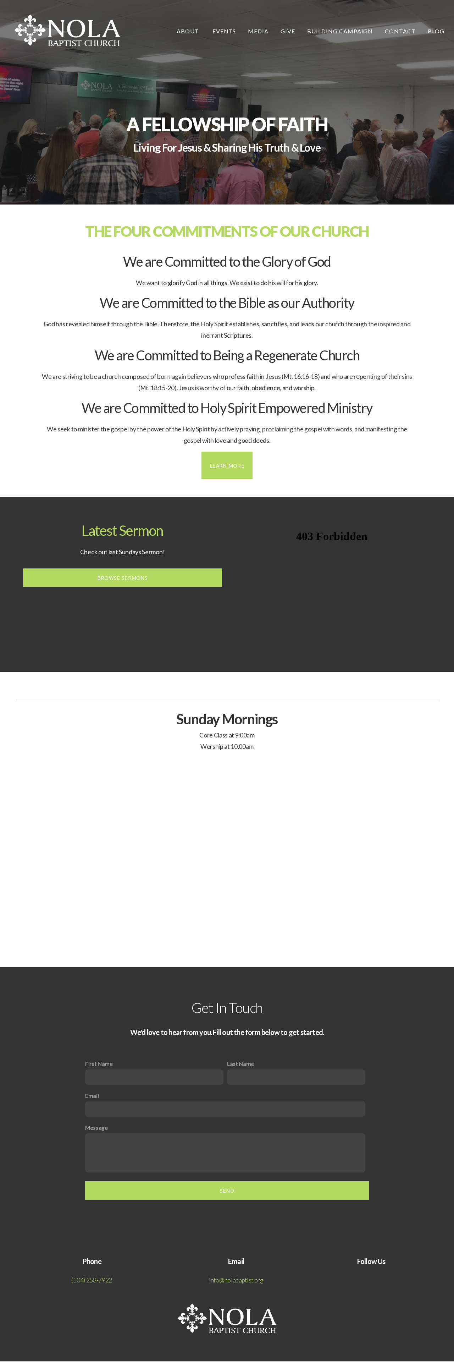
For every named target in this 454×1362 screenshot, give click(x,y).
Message (96, 1127)
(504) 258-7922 (91, 1280)
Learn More (227, 465)
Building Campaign (340, 31)
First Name (99, 1063)
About (188, 31)
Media (258, 31)
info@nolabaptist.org (236, 1280)
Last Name (240, 1063)
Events (224, 31)
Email (92, 1095)
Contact (400, 31)
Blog (436, 31)
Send (227, 1190)
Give (288, 31)
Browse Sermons (122, 577)
